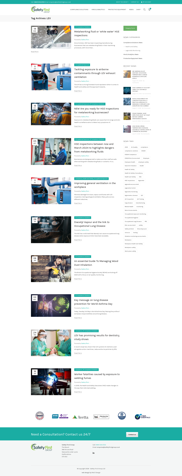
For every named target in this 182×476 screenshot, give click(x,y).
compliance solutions (131, 151)
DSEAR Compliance (131, 154)
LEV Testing (140, 199)
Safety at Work (129, 229)
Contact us (135, 2)
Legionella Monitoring (132, 50)
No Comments (147, 93)
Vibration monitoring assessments (135, 236)
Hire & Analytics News (131, 54)
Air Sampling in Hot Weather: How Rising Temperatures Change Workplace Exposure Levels (139, 75)
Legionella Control (130, 188)
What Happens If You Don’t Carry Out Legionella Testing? (141, 89)
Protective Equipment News (132, 58)
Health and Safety (88, 178)
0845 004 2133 (39, 2)
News (131, 9)
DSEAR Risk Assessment (132, 158)
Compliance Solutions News (133, 42)
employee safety (143, 162)
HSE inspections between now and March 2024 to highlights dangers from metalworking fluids (94, 148)
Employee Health (130, 162)
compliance (78, 178)
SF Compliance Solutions (82, 27)
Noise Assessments (131, 210)
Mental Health (129, 206)
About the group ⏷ (122, 2)
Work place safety (130, 251)
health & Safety (130, 169)
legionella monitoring (131, 191)
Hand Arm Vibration (130, 165)
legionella (141, 180)
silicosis (127, 232)
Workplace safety (130, 247)
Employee (146, 158)
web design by (86, 472)
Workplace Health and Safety (134, 243)
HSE (140, 177)
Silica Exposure (142, 229)
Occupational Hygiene (131, 217)
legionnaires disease (131, 195)
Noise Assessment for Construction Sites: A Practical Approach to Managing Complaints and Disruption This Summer (141, 102)
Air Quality (134, 147)
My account (147, 2)
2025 (126, 147)
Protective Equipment (117, 9)
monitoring (139, 206)
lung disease (129, 203)
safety (141, 225)
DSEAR (143, 151)
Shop (138, 9)
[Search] (144, 9)
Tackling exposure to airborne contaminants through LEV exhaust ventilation (94, 73)
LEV (142, 195)
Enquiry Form (130, 28)
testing (135, 232)
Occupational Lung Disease (133, 221)
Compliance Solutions (79, 9)
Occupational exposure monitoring (135, 214)
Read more (34, 52)
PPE (146, 221)
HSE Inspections (130, 180)
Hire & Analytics (98, 9)
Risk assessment (130, 225)
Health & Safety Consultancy (134, 173)
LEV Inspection (129, 199)
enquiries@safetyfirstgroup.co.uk (60, 2)
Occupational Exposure (82, 65)
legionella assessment (132, 184)
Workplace (128, 240)
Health (142, 165)
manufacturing (140, 203)
